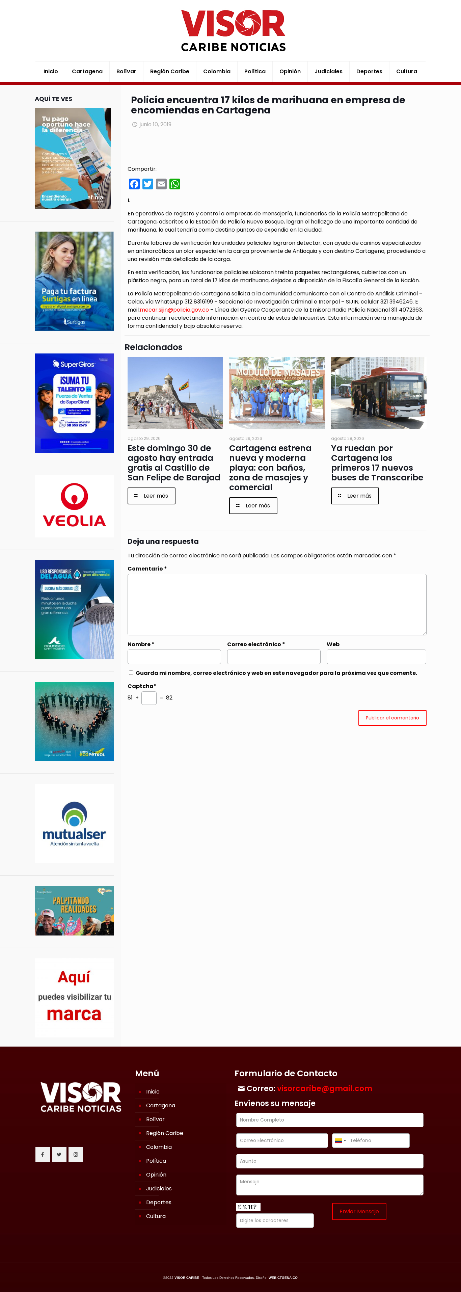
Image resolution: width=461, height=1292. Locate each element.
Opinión (156, 1175)
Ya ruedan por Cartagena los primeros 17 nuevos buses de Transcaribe (377, 462)
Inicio (153, 1092)
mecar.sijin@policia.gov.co (174, 310)
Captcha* (142, 686)
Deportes (158, 1202)
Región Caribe (164, 1133)
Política (156, 1161)
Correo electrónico (256, 644)
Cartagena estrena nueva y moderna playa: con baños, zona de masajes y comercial (270, 467)
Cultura (156, 1216)
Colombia (159, 1147)
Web (333, 644)
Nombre (141, 644)
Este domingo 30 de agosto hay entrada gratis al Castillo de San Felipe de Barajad (174, 462)
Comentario (147, 569)
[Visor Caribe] (230, 30)
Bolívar (155, 1119)
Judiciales (159, 1188)
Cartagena (160, 1105)
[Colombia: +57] (340, 1141)
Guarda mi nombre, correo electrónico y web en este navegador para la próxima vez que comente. (276, 673)
